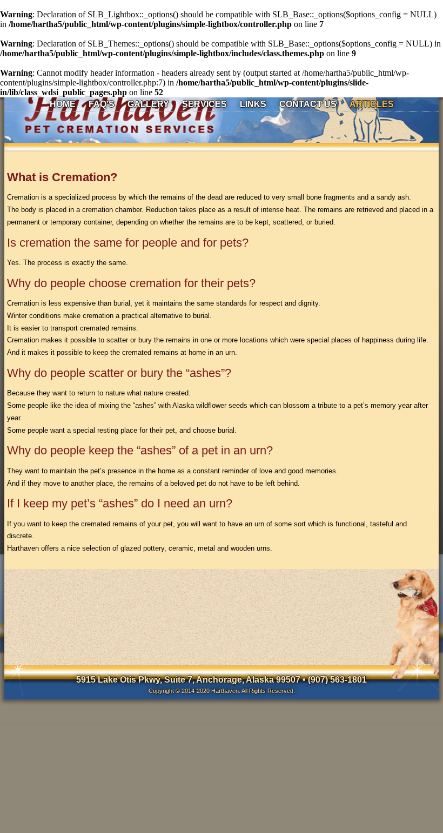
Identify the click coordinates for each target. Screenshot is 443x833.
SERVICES (204, 104)
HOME (63, 104)
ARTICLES (372, 104)
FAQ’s (102, 104)
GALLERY (148, 104)
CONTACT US (308, 104)
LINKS (253, 104)
